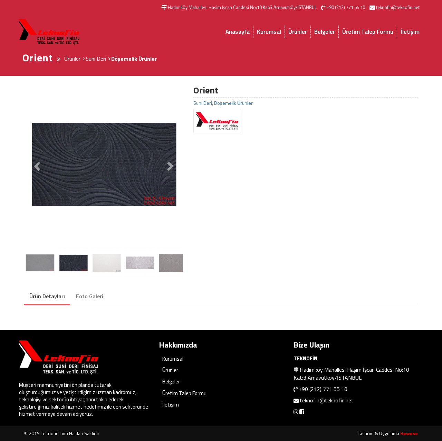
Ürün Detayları (47, 296)
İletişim (410, 31)
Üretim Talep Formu (367, 31)
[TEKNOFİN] (305, 121)
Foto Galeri (89, 296)
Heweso (409, 433)
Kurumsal (269, 31)
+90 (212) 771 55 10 (323, 389)
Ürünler (297, 31)
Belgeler (324, 31)
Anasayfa (237, 31)
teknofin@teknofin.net (327, 400)
